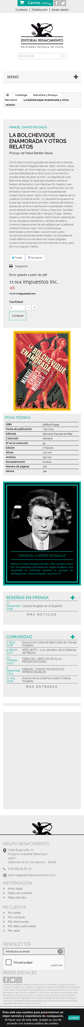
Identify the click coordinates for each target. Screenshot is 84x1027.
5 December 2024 (14, 670)
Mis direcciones (18, 921)
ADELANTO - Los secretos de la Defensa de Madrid (49, 651)
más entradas (42, 686)
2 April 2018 (11, 644)
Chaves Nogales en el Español (42, 606)
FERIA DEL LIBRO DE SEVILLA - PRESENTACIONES (42, 660)
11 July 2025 (11, 680)
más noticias (42, 614)
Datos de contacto (20, 893)
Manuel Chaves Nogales (28, 127)
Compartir (36, 257)
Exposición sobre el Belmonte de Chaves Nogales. (49, 644)
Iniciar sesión (60, 9)
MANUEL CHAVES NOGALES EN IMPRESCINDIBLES (43, 671)
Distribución (40, 9)
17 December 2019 (14, 606)
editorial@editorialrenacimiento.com (32, 875)
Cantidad (16, 301)
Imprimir (21, 266)
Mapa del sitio (17, 897)
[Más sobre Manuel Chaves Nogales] (42, 519)
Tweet (18, 257)
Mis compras (16, 917)
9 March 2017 (12, 651)
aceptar (74, 1017)
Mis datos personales (22, 926)
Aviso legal (15, 888)
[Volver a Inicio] (7, 95)
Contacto (21, 9)
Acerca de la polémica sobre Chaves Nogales (46, 680)
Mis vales (14, 930)
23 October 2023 (12, 660)
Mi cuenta (14, 912)
